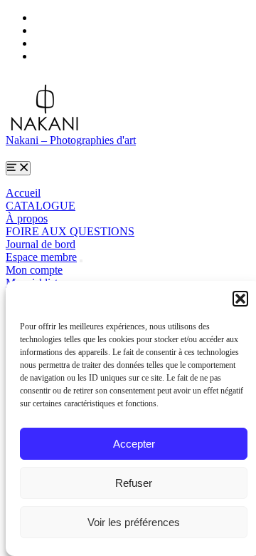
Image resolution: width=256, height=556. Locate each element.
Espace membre (41, 257)
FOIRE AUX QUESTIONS (70, 231)
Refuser (133, 483)
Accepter (134, 444)
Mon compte (34, 270)
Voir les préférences (133, 522)
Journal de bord (40, 244)
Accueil (23, 193)
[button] (240, 299)
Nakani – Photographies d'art (71, 140)
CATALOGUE (40, 206)
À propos (27, 218)
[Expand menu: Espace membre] (81, 260)
